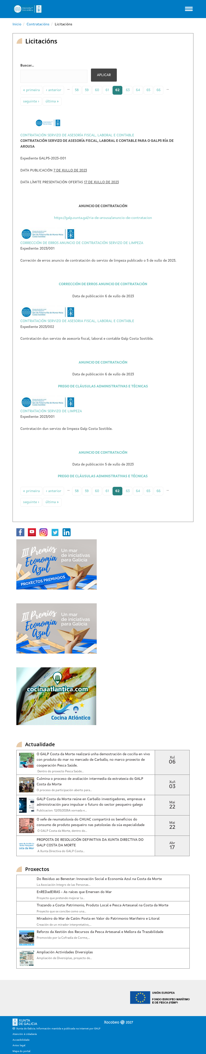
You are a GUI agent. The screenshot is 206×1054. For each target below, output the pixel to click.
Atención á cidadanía (25, 1034)
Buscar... (27, 65)
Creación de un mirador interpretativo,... (64, 924)
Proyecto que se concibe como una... (61, 911)
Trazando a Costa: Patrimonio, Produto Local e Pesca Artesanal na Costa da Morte (102, 905)
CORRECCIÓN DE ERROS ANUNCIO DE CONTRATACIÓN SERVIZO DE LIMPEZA (81, 243)
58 (77, 90)
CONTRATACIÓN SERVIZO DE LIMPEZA (51, 411)
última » (52, 101)
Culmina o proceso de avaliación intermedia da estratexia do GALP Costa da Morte (90, 781)
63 (128, 90)
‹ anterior (53, 90)
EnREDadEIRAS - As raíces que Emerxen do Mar (74, 892)
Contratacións (38, 24)
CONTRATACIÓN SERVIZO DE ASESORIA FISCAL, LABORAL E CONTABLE (77, 321)
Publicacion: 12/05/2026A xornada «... (62, 810)
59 (87, 90)
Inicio (17, 24)
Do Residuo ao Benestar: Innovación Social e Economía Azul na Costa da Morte (99, 879)
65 (148, 90)
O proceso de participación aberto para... (64, 790)
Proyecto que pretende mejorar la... (61, 898)
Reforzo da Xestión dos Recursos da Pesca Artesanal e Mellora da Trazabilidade (100, 932)
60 (97, 90)
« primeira (31, 90)
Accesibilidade (21, 1040)
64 (138, 90)
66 (159, 90)
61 (107, 90)
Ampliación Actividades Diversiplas (65, 952)
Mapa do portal (21, 1051)
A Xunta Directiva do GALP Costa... (61, 851)
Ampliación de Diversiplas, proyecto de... (64, 958)
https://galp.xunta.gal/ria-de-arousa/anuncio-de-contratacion (103, 218)
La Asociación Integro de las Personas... (63, 885)
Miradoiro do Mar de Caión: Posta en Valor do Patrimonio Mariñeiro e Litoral (98, 918)
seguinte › (31, 101)
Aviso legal (19, 1045)
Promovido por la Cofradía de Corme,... (63, 938)
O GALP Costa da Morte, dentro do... (62, 831)
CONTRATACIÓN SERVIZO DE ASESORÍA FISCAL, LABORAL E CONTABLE (77, 135)
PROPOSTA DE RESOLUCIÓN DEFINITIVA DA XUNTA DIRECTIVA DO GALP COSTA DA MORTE (90, 842)
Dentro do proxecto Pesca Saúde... (60, 771)
